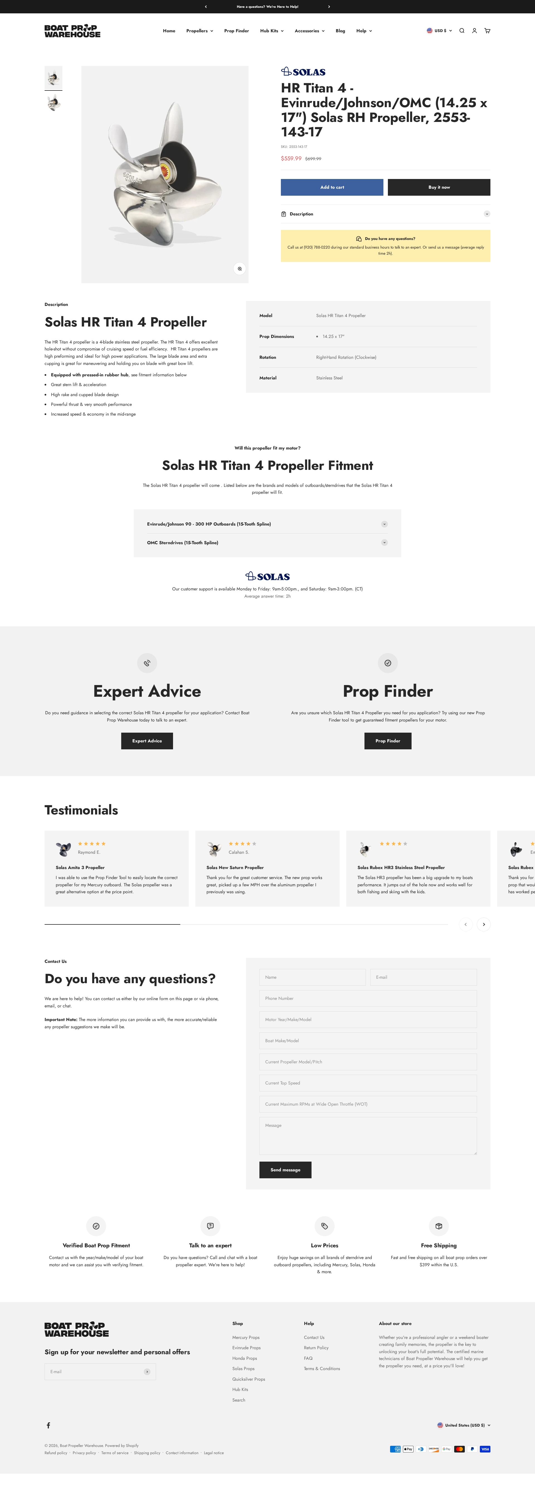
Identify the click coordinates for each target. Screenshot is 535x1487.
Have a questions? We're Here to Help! (267, 6)
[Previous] (206, 6)
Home (169, 31)
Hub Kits (269, 31)
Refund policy (56, 1453)
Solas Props (243, 1368)
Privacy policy (84, 1453)
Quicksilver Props (248, 1379)
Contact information (182, 1453)
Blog (340, 31)
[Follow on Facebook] (48, 1425)
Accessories (307, 31)
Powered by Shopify (121, 1445)
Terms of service (114, 1453)
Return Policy (316, 1347)
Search (238, 1400)
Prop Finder (236, 31)
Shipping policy (147, 1453)
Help (361, 31)
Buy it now (439, 187)
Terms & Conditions (322, 1368)
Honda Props (244, 1358)
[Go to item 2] (53, 103)
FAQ (308, 1358)
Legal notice (214, 1453)
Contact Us (314, 1337)
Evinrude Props (246, 1347)
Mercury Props (245, 1337)
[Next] (329, 6)
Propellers (197, 31)
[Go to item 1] (53, 78)
